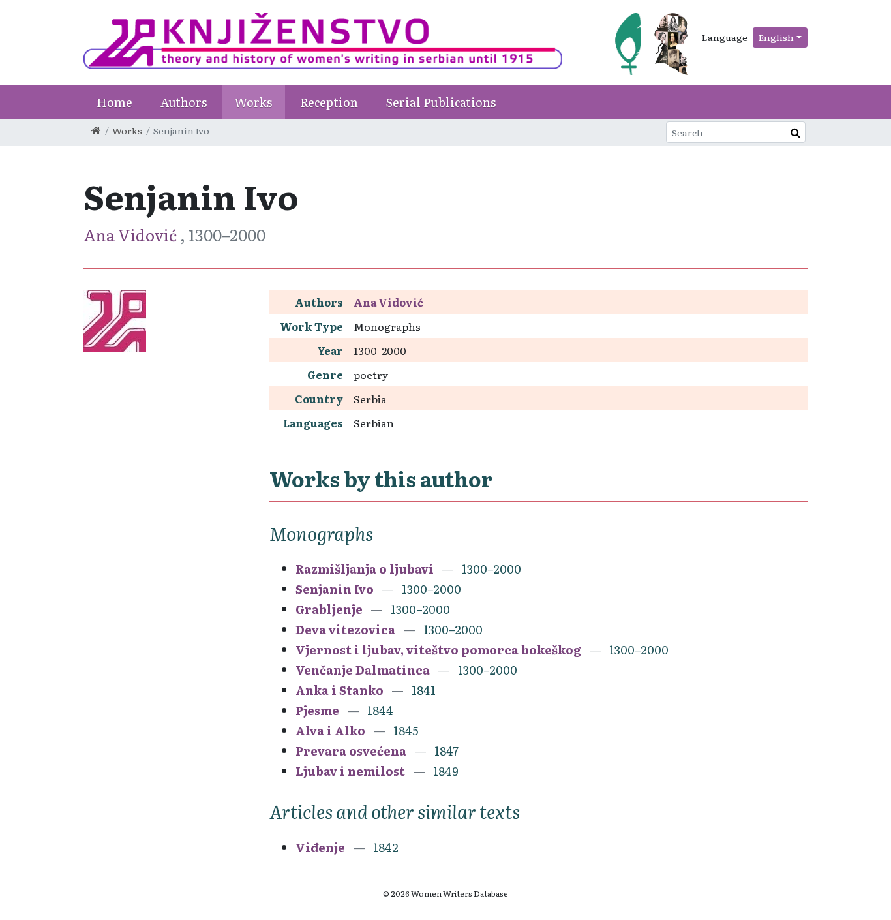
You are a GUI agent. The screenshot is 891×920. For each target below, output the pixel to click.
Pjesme (317, 710)
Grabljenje (329, 609)
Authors (183, 102)
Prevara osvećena (350, 750)
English (776, 37)
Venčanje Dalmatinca (362, 670)
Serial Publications (441, 102)
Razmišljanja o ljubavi (364, 568)
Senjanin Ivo (334, 589)
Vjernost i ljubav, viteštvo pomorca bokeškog (438, 649)
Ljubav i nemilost (350, 771)
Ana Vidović (131, 234)
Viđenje (320, 847)
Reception (329, 102)
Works (253, 102)
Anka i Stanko (339, 690)
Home (114, 102)
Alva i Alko (330, 730)
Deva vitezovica (345, 629)
